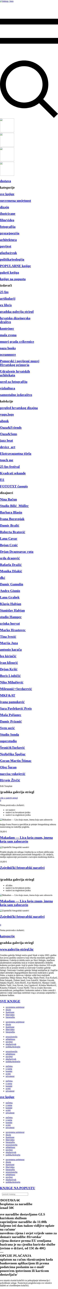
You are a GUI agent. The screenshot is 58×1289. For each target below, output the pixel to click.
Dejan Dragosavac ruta (16, 551)
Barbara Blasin (11, 512)
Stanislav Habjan (12, 610)
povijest (5, 246)
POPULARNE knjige (15, 266)
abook (4, 421)
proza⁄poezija (9, 233)
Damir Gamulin (11, 584)
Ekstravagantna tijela (15, 453)
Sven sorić (7, 728)
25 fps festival (10, 466)
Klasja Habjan (10, 604)
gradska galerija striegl (17, 311)
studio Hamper (11, 617)
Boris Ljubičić (10, 676)
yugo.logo (7, 414)
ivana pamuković (12, 702)
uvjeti (8, 1074)
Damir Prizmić (11, 721)
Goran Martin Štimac (16, 760)
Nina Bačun (8, 499)
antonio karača (11, 649)
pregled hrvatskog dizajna (19, 408)
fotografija (7, 226)
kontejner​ (7, 328)
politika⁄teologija (12, 259)
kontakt (9, 1071)
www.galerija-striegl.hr (17, 949)
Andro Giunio (10, 591)
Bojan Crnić (9, 545)
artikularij (7, 298)
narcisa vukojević (12, 774)
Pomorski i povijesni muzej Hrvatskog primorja (19, 363)
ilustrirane (7, 213)
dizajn (4, 207)
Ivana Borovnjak (12, 519)
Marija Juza (9, 643)
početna (9, 1066)
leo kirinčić (8, 656)
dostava (5, 181)
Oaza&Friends (11, 427)
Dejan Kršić (8, 669)
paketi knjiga (9, 272)
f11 (2, 480)
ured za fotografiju (13, 381)
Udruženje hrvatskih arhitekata (15, 373)
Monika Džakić (11, 571)
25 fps (4, 292)
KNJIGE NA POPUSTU (17, 1188)
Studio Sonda (9, 734)
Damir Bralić (9, 525)
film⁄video (7, 220)
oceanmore (8, 354)
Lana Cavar (8, 538)
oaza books (8, 348)
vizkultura (7, 388)
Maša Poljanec (10, 715)
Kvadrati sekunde (13, 473)
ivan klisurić (9, 662)
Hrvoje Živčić (10, 780)
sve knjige (7, 194)
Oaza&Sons (8, 434)
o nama (9, 1069)
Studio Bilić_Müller (14, 506)
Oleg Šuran (8, 767)
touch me (6, 460)
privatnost (10, 1076)
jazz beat (6, 440)
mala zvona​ (8, 335)
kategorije (7, 936)
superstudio (8, 741)
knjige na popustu (13, 279)
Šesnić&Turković (12, 747)
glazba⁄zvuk (8, 253)
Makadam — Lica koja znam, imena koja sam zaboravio (26, 839)
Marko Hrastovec (13, 630)
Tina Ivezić (8, 636)
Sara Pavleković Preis (16, 708)
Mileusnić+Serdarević (16, 689)
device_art (7, 447)
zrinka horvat (10, 623)
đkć (2, 577)
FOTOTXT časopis (14, 486)
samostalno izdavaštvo (16, 395)
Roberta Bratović (12, 532)
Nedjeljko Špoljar (13, 754)
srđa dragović (10, 558)
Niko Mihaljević (11, 682)
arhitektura (8, 240)
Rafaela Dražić (11, 564)
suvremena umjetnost (15, 200)
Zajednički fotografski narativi (22, 867)
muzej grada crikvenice (17, 341)
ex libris (6, 305)
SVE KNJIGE (10, 1001)
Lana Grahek (9, 597)
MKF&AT (7, 695)
